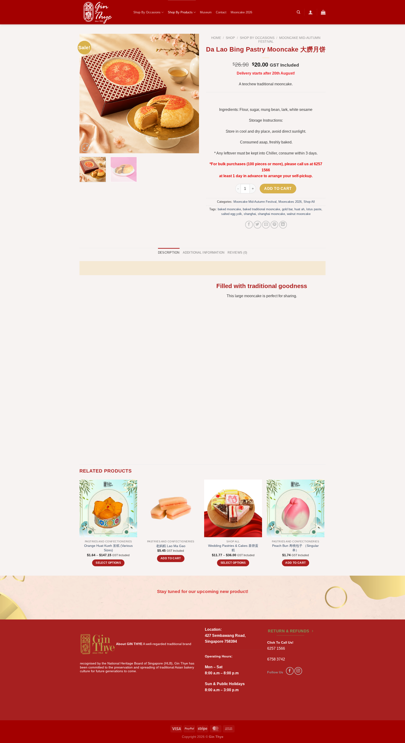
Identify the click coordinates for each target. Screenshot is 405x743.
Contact (221, 12)
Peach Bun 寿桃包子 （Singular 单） (295, 548)
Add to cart (278, 189)
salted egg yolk (231, 214)
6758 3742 (276, 659)
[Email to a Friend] (266, 225)
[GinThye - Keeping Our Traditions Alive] (102, 12)
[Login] (310, 12)
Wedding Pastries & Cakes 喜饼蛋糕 (233, 548)
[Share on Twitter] (257, 225)
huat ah (299, 209)
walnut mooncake (299, 214)
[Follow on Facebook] (290, 671)
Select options (108, 562)
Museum (206, 12)
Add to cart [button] (171, 558)
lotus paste (313, 209)
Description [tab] (169, 252)
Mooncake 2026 (241, 12)
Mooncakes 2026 (290, 201)
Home (216, 38)
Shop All (309, 201)
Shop (230, 38)
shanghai (250, 214)
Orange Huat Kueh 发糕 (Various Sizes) (108, 548)
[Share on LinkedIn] (283, 225)
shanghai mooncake (271, 214)
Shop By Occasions (147, 12)
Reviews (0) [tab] (237, 252)
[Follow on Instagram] (298, 671)
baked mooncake (229, 209)
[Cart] (323, 12)
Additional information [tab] (204, 252)
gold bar (287, 209)
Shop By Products (180, 12)
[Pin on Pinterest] (274, 225)
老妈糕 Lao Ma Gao (170, 546)
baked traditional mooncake (261, 209)
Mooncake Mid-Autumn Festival (255, 201)
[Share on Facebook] (249, 225)
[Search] (298, 12)
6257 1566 (276, 648)
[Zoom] (85, 147)
